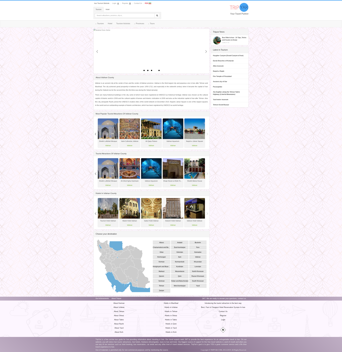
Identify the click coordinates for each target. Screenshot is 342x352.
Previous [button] (207, 133)
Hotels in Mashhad (171, 303)
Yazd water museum (220, 99)
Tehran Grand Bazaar (221, 105)
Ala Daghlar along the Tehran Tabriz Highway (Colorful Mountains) (226, 93)
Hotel (108, 9)
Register (125, 3)
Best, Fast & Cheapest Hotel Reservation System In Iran (223, 307)
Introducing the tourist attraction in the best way (223, 303)
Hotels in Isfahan (171, 307)
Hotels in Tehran (171, 311)
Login (223, 320)
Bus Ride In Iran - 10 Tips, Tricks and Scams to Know (234, 40)
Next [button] (95, 133)
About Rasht (119, 324)
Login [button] (114, 3)
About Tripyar (116, 298)
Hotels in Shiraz (171, 316)
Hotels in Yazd (171, 328)
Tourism (98, 9)
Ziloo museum (218, 66)
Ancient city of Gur (220, 82)
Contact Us (138, 3)
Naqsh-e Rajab (218, 71)
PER (147, 3)
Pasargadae (217, 87)
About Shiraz (119, 316)
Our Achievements (102, 298)
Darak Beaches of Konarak (223, 61)
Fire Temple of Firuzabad (222, 76)
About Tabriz (119, 320)
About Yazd (118, 328)
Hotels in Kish (171, 332)
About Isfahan (119, 307)
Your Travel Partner (239, 14)
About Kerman (119, 303)
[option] (194, 133)
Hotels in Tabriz (171, 320)
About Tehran (119, 311)
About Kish (119, 332)
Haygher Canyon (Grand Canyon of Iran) (228, 56)
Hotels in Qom (171, 324)
